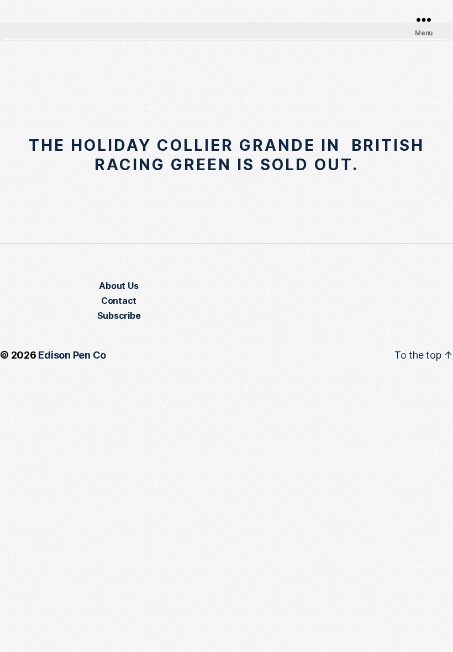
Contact (118, 300)
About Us (118, 285)
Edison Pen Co (72, 355)
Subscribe (119, 315)
